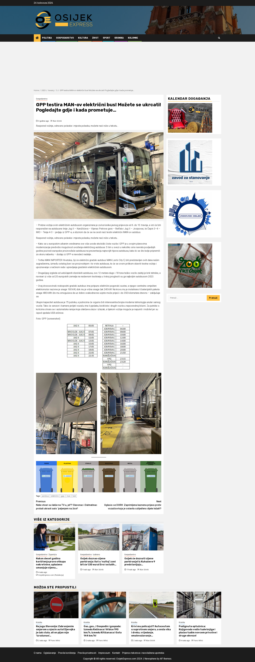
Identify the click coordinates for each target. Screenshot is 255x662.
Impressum (104, 653)
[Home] (37, 38)
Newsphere (150, 658)
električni (55, 496)
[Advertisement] (127, 64)
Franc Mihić (55, 641)
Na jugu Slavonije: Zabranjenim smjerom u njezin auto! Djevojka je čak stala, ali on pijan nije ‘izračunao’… (55, 631)
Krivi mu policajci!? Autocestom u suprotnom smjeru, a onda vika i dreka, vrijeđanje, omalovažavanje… (151, 631)
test (74, 496)
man (68, 496)
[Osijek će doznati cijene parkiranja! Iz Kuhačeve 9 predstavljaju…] (143, 537)
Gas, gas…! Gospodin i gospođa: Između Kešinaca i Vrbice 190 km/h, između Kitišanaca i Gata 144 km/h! (103, 631)
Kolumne (133, 38)
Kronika (119, 38)
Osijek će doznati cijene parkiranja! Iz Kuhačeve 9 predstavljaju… (139, 561)
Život (95, 38)
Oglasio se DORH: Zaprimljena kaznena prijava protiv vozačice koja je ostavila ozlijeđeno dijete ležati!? (132, 505)
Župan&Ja (53, 555)
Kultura (83, 38)
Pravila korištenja (67, 653)
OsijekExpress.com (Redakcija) (51, 575)
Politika (47, 38)
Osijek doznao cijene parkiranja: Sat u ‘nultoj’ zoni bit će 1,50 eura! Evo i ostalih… (98, 561)
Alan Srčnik (57, 121)
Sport (106, 38)
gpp (62, 496)
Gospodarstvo (65, 38)
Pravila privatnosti (87, 653)
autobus (45, 496)
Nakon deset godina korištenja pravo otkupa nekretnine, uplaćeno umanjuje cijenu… (51, 563)
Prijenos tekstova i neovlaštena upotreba (143, 653)
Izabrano (96, 555)
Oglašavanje (50, 653)
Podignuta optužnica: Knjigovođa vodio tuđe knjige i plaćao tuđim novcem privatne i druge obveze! (198, 631)
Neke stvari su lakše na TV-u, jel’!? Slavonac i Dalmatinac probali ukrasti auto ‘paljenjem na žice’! (66, 505)
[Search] (219, 38)
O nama (37, 653)
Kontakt (116, 653)
